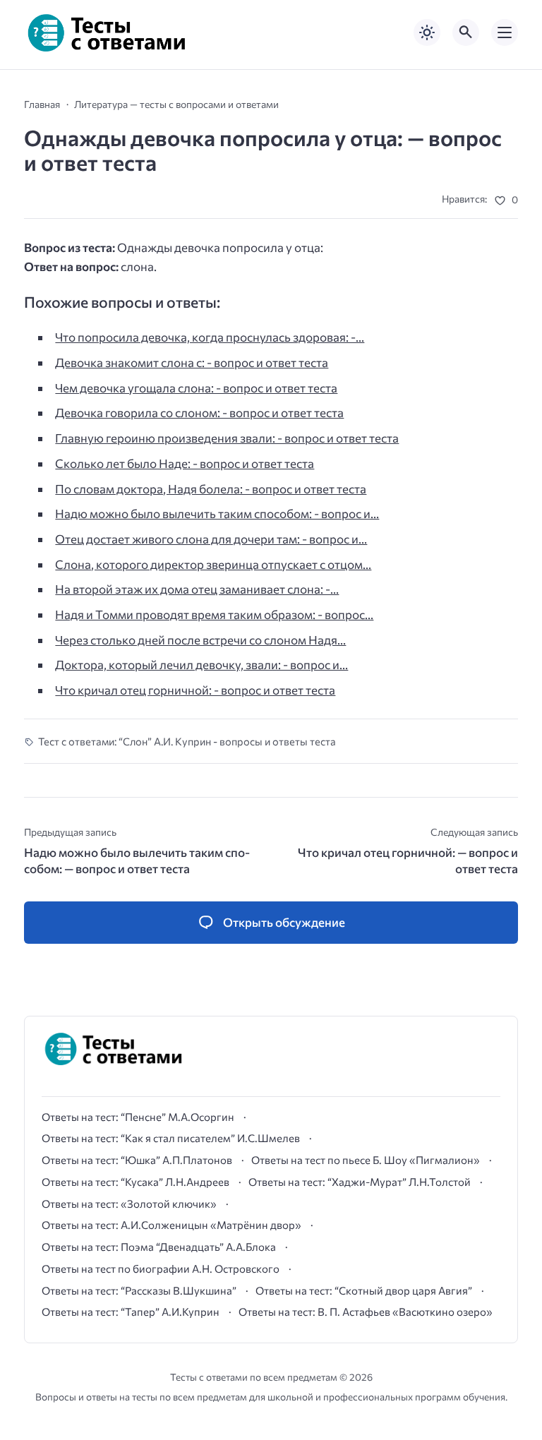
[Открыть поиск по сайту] (465, 32)
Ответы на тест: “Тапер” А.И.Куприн (130, 1311)
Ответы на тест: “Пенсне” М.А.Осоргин (138, 1116)
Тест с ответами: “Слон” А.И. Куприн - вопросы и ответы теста (187, 741)
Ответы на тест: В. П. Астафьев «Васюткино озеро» (366, 1311)
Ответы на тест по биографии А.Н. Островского (160, 1268)
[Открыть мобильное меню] (504, 32)
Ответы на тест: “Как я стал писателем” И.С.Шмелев (171, 1138)
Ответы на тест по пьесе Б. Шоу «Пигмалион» (365, 1159)
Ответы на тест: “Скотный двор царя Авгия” (363, 1290)
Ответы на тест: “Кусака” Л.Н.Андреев (135, 1181)
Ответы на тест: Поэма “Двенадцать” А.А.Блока (159, 1246)
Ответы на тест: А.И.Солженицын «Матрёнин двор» (171, 1224)
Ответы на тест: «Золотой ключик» (129, 1203)
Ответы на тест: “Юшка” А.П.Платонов (137, 1159)
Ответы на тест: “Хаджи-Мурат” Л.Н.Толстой (359, 1181)
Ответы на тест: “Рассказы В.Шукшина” (139, 1290)
